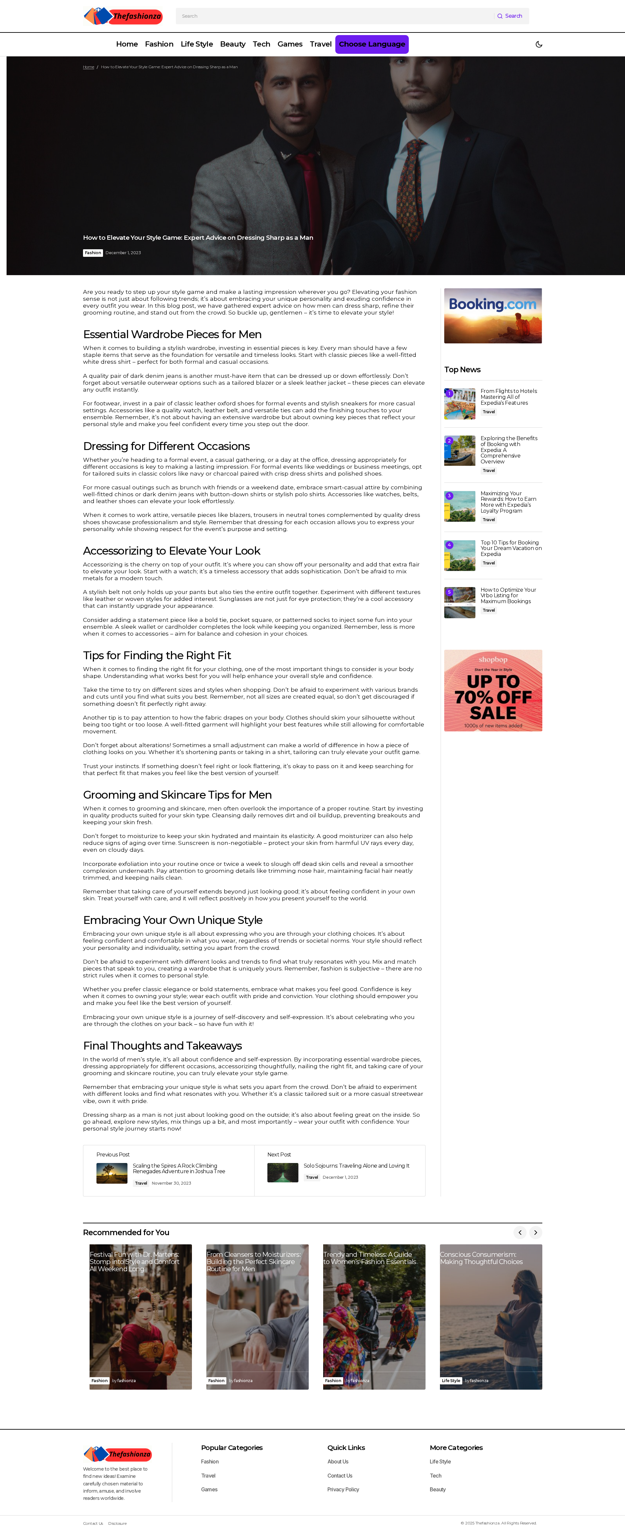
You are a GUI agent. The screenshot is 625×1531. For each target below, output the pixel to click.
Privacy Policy (343, 1489)
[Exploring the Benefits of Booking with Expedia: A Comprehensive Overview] (459, 451)
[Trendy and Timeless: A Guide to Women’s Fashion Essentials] (371, 1317)
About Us (337, 1461)
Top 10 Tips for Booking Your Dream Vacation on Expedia (511, 548)
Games (209, 1489)
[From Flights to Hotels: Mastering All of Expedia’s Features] (459, 403)
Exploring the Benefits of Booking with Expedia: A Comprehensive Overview (509, 450)
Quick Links (346, 1447)
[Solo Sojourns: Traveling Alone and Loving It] (339, 1170)
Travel (141, 1183)
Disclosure (117, 1523)
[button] (539, 44)
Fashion (93, 252)
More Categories (456, 1447)
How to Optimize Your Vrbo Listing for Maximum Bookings (509, 595)
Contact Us (339, 1475)
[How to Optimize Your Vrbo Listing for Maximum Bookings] (459, 602)
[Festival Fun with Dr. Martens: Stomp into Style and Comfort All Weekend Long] (137, 1317)
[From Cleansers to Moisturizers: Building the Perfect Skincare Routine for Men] (254, 1317)
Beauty (438, 1489)
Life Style (451, 1380)
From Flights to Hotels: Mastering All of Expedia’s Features (509, 397)
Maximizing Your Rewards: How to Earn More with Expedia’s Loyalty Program (509, 502)
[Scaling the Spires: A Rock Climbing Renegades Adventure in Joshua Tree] (168, 1170)
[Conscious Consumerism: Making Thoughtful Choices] (487, 1317)
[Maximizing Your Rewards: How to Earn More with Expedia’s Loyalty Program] (459, 506)
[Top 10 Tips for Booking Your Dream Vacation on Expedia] (459, 555)
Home (88, 66)
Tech (435, 1475)
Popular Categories (232, 1447)
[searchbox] (335, 16)
